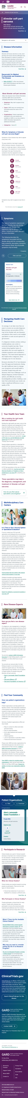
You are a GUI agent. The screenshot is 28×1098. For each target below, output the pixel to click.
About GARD (6, 1073)
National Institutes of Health (8, 1089)
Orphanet (19, 206)
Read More (21, 31)
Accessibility (18, 1071)
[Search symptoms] (3, 255)
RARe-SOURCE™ (8, 81)
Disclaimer (18, 1068)
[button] (22, 7)
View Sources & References (9, 1047)
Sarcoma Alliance (9, 679)
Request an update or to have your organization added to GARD (13, 765)
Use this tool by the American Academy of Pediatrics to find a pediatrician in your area (13, 470)
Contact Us (6, 1076)
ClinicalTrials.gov (6, 981)
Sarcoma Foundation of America (14, 681)
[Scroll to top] (24, 1094)
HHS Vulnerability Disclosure (8, 1084)
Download (21, 803)
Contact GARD (8, 1026)
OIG (16, 1077)
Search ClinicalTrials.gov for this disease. (14, 997)
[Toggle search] (25, 7)
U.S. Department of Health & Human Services (11, 1087)
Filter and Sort (17, 255)
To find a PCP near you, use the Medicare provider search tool (13, 437)
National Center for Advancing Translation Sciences (13, 1092)
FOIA (16, 1074)
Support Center (7, 1070)
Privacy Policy (19, 1065)
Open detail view (13, 300)
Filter (8, 803)
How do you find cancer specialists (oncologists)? (12, 492)
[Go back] (2, 12)
